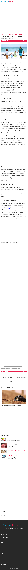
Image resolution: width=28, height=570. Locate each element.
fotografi (7, 366)
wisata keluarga (15, 368)
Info (9, 438)
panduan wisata (6, 368)
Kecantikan (18, 450)
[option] (14, 398)
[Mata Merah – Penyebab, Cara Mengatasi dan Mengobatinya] (4, 445)
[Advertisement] (14, 18)
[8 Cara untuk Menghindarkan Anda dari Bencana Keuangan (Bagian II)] (4, 456)
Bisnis (2, 553)
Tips (16, 34)
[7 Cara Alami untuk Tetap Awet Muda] (4, 451)
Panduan (11, 34)
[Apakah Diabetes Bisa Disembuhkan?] (4, 439)
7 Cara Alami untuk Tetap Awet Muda (14, 452)
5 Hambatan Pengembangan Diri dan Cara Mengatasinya (14, 377)
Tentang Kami (4, 534)
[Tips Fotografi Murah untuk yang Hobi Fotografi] (14, 397)
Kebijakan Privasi (4, 539)
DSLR (9, 209)
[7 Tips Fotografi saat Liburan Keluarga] (14, 51)
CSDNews (5, 38)
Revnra (3, 515)
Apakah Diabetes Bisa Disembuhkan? (14, 440)
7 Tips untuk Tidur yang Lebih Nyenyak (14, 383)
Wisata (20, 34)
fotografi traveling (17, 366)
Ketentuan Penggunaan (6, 537)
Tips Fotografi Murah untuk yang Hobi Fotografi (11, 405)
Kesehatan (14, 438)
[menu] (25, 1)
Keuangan (10, 455)
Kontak (2, 542)
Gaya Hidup (4, 34)
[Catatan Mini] (7, 1)
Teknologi (3, 550)
